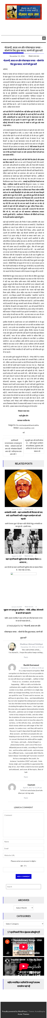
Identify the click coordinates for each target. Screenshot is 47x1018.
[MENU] (44, 38)
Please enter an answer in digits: (23, 861)
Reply (26, 657)
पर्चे (23, 433)
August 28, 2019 (17, 509)
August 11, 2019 (17, 556)
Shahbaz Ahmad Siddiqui (31, 644)
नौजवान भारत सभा (33, 56)
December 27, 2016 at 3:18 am (32, 668)
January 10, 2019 (16, 607)
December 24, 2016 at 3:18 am (32, 647)
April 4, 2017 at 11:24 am (32, 788)
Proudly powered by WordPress (14, 1011)
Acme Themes (23, 1014)
